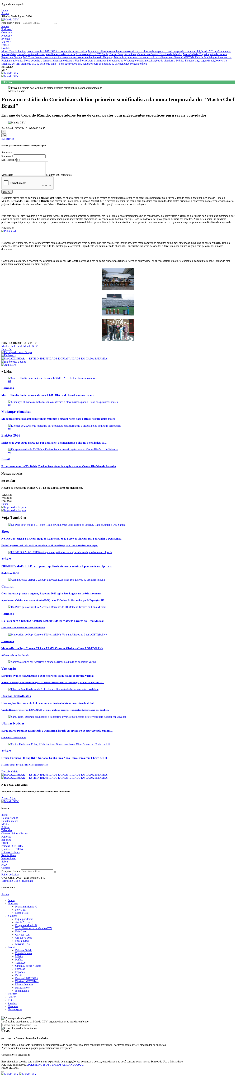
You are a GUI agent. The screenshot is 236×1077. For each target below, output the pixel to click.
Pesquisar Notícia (10, 22)
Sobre (4, 861)
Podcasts (6, 29)
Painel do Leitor (10, 874)
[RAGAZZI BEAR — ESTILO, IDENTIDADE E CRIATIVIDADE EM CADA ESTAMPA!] (54, 358)
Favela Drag (22, 940)
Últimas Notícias (10, 852)
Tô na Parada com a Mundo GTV (33, 928)
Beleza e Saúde (9, 817)
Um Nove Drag (23, 937)
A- (4, 132)
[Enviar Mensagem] (35, 1025)
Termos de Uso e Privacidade (17, 880)
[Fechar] (2, 1071)
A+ (4, 135)
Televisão (6, 830)
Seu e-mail (7, 156)
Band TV (6, 349)
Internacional (8, 858)
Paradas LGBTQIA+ (13, 845)
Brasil (4, 842)
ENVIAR (7, 191)
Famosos (6, 836)
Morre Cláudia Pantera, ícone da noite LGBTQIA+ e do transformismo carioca (44, 51)
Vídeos (6, 41)
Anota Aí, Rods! (24, 922)
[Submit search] (55, 23)
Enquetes (13, 1006)
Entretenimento (9, 821)
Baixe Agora (15, 1009)
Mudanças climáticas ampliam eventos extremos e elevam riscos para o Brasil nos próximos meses (141, 51)
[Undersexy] (8, 355)
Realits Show (8, 855)
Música (5, 824)
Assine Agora (8, 798)
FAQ (4, 864)
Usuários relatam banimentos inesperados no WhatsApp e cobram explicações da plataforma (125, 60)
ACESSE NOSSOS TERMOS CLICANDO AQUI (55, 1064)
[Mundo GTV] (10, 19)
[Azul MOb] (8, 364)
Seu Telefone (8, 159)
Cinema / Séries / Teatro (14, 833)
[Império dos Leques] (13, 361)
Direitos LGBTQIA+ (13, 849)
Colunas (6, 32)
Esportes (6, 839)
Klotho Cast (21, 912)
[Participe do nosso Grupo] (16, 352)
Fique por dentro (24, 919)
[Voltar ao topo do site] (2, 1016)
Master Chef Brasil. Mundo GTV (19, 346)
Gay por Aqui (22, 934)
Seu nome (6, 152)
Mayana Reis (22, 943)
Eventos (6, 38)
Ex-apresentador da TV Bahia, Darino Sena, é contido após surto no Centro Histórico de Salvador (128, 54)
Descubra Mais (9, 771)
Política (5, 827)
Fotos (5, 44)
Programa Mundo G (26, 906)
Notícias (6, 35)
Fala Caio (20, 931)
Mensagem (7, 174)
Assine (5, 13)
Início (5, 26)
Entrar (4, 10)
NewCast (20, 909)
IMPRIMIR (7, 138)
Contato (6, 48)
